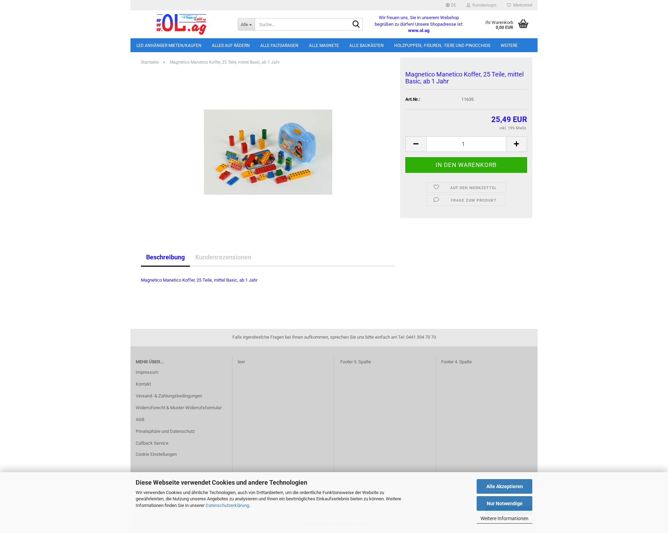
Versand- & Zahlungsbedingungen (169, 395)
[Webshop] (181, 24)
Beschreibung (165, 257)
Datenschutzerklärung (227, 505)
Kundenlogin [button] (483, 5)
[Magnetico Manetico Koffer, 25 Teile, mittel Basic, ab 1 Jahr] (268, 148)
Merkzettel (521, 5)
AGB (140, 419)
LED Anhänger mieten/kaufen (168, 45)
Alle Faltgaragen (279, 45)
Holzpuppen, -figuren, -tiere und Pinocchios (442, 45)
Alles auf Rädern (231, 45)
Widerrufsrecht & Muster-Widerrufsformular (179, 407)
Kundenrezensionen (223, 257)
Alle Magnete (324, 45)
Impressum (147, 372)
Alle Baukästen (366, 45)
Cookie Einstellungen (156, 454)
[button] (450, 5)
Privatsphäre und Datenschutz (165, 431)
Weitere (509, 45)
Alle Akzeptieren (504, 486)
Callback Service (152, 443)
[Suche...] (356, 24)
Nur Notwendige (505, 503)
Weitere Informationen (504, 518)
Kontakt (143, 384)
